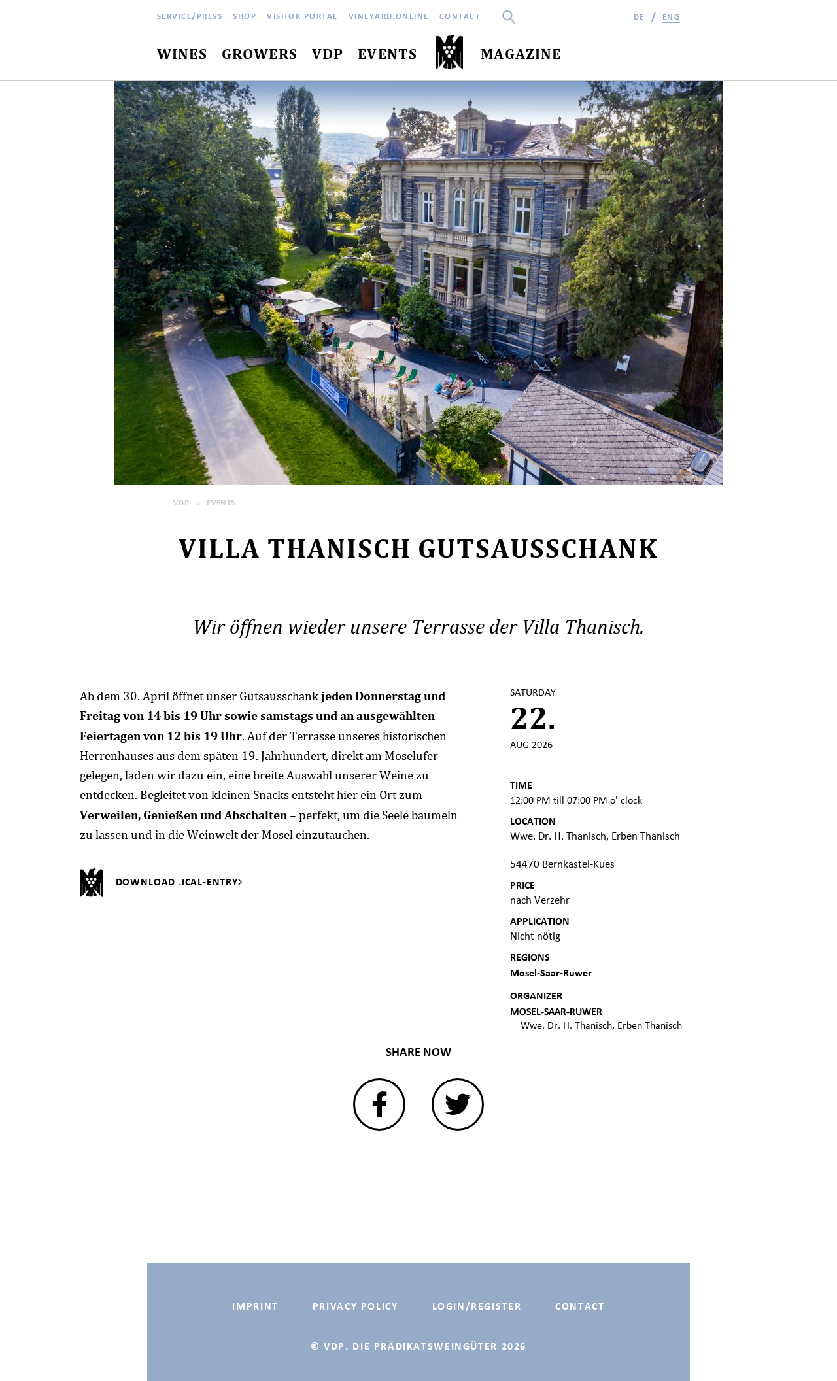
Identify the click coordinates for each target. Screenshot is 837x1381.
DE (639, 17)
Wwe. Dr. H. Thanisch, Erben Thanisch (601, 1025)
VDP (181, 502)
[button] (379, 1104)
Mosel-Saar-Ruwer (551, 972)
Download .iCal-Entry (177, 882)
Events (221, 502)
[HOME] (448, 53)
